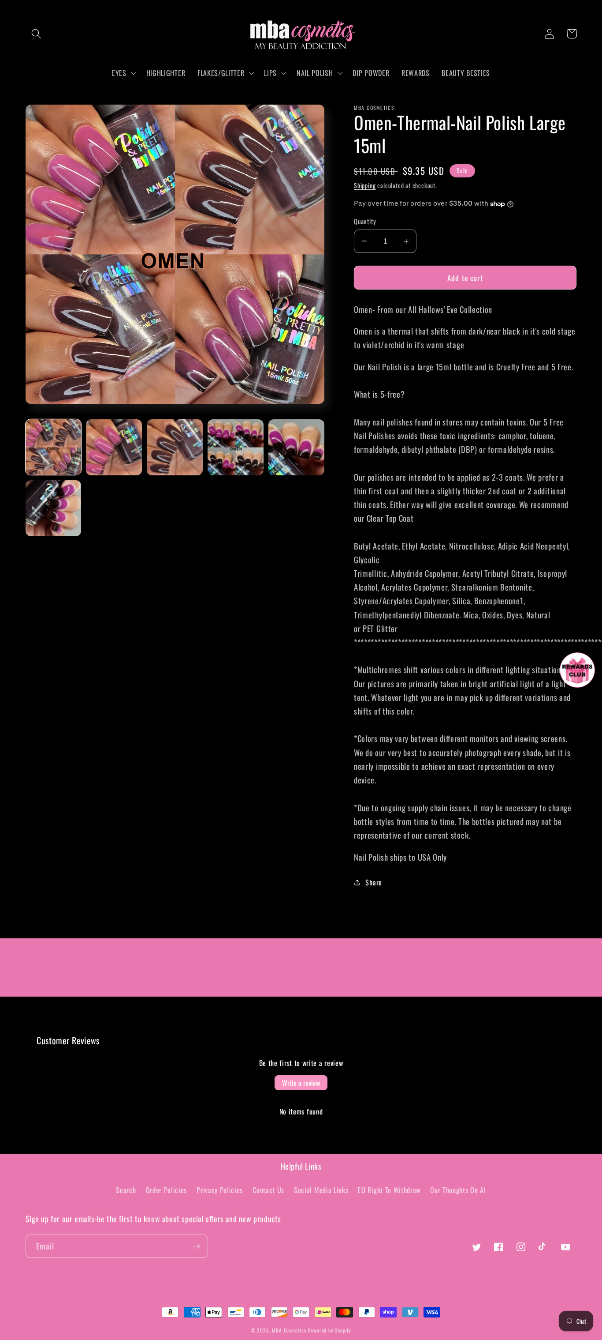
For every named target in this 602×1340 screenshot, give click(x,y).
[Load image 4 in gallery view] (235, 447)
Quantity (365, 221)
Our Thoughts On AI (458, 1190)
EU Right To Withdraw (389, 1190)
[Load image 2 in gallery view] (113, 447)
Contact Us (268, 1190)
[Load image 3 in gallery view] (174, 447)
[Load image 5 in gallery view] (296, 447)
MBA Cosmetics (290, 1330)
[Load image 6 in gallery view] (53, 508)
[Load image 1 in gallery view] (53, 447)
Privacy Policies (220, 1190)
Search (126, 1190)
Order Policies (166, 1190)
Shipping (364, 185)
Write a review (301, 1082)
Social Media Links (321, 1190)
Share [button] (373, 882)
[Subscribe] (196, 1246)
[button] (37, 34)
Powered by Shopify (330, 1330)
